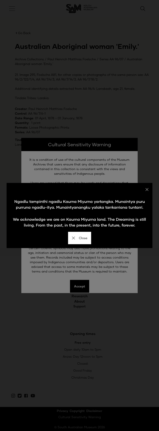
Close (83, 238)
